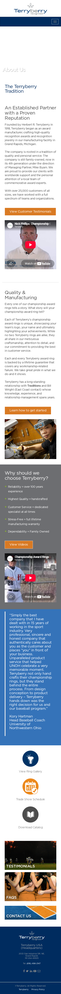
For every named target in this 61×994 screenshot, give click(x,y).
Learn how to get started (28, 410)
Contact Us (11, 22)
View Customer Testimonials (30, 211)
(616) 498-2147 (34, 963)
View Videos (19, 544)
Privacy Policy (38, 989)
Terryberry (23, 989)
